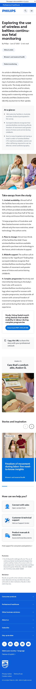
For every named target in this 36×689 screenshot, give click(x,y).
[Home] (9, 11)
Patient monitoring (10, 64)
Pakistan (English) (8, 654)
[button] (18, 343)
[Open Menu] (31, 10)
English (26, 1)
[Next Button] (31, 426)
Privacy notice (7, 674)
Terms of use (18, 674)
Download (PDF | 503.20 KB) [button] (17, 327)
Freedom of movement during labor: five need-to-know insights (17, 466)
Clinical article (8, 50)
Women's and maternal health (14, 57)
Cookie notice (7, 676)
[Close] (35, 1)
